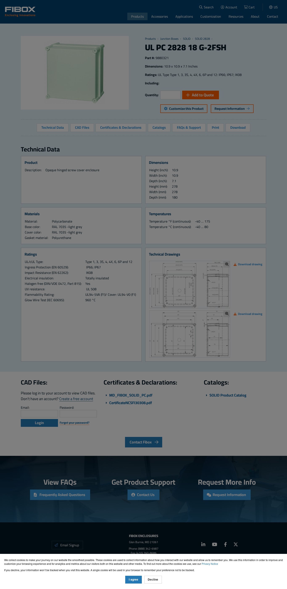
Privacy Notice (210, 563)
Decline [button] (153, 579)
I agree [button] (133, 579)
